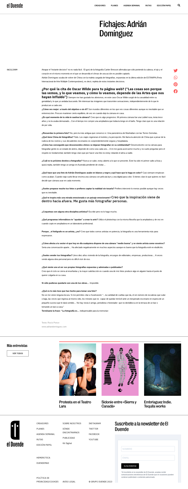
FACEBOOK (94, 434)
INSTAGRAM (95, 423)
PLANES (114, 5)
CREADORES (99, 5)
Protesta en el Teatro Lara (75, 404)
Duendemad (42, 463)
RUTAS (148, 5)
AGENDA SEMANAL (131, 5)
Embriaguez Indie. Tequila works (158, 404)
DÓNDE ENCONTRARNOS (71, 430)
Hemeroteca (43, 457)
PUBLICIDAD (69, 438)
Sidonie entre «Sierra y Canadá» (119, 404)
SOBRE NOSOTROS (72, 423)
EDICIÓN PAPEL (164, 5)
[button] (179, 5)
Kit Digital (67, 443)
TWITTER (93, 428)
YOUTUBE (93, 439)
